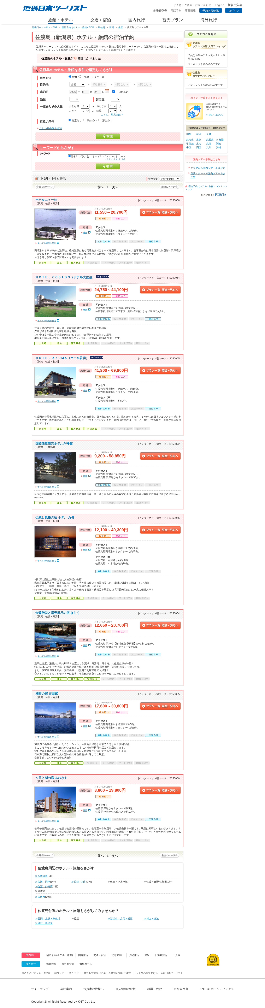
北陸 (208, 143)
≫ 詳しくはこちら (214, 115)
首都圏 (220, 139)
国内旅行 (83, 955)
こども (73, 110)
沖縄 (218, 147)
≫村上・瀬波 (151, 918)
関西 (218, 143)
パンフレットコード (114, 156)
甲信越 (101, 27)
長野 (208, 133)
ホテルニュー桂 (46, 199)
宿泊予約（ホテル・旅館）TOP (78, 27)
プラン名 (84, 156)
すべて (96, 156)
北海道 (190, 139)
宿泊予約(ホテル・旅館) (59, 955)
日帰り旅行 (161, 955)
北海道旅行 (117, 955)
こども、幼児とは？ (112, 114)
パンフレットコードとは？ (115, 159)
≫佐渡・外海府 (44, 886)
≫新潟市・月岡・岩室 (120, 918)
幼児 (98, 110)
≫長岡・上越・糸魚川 (47, 918)
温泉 (147, 955)
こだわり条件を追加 (50, 128)
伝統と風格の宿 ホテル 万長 (54, 517)
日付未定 (123, 91)
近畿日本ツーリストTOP (44, 27)
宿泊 (74, 77)
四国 (198, 147)
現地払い (107, 120)
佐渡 (120, 27)
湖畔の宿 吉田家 (46, 693)
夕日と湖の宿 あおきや (51, 777)
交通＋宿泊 (100, 955)
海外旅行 (51, 963)
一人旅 (176, 955)
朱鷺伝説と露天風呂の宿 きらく (57, 612)
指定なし (77, 120)
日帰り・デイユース (93, 77)
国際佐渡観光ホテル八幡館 (54, 443)
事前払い (92, 120)
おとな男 (74, 106)
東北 (198, 139)
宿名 (73, 156)
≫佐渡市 (40, 896)
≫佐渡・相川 (78, 881)
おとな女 (101, 106)
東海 (198, 143)
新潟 (111, 27)
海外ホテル (86, 963)
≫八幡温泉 (41, 875)
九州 (208, 147)
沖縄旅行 (134, 955)
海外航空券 (68, 963)
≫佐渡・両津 (42, 881)
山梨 (188, 133)
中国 (188, 147)
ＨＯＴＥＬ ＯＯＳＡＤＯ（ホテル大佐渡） (65, 277)
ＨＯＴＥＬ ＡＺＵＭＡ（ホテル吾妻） (62, 358)
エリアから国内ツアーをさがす (207, 168)
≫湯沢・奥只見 (44, 923)
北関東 (210, 139)
